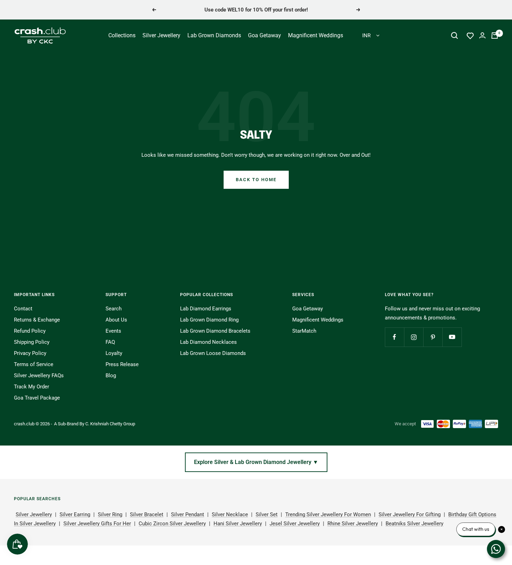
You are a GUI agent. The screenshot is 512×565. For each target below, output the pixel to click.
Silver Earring (75, 514)
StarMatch (304, 331)
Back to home (256, 179)
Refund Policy (30, 331)
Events (113, 331)
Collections (121, 35)
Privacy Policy (30, 353)
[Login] (482, 35)
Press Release (122, 364)
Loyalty (114, 353)
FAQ (110, 342)
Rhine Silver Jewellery (352, 523)
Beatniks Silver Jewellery (414, 523)
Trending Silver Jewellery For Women (328, 514)
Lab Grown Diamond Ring (209, 320)
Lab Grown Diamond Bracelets (215, 331)
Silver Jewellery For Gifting (410, 514)
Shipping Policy (31, 342)
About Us (116, 320)
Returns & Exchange (37, 320)
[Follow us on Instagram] (413, 337)
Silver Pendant (187, 514)
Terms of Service (33, 364)
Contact (23, 308)
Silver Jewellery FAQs (39, 375)
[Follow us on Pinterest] (432, 337)
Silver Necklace (230, 514)
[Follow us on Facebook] (394, 337)
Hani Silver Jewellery (238, 523)
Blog (111, 375)
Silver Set (267, 514)
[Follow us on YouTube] (451, 337)
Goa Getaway (264, 35)
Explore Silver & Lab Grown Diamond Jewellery (256, 462)
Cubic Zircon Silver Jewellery (172, 523)
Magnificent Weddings (315, 35)
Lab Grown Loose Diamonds (213, 353)
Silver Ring (110, 514)
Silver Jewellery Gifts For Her (97, 523)
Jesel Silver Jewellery (295, 523)
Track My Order (31, 387)
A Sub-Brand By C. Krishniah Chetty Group (94, 423)
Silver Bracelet (146, 514)
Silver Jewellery (161, 35)
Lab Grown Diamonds (214, 35)
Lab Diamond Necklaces (208, 342)
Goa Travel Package (37, 398)
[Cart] (494, 35)
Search (114, 308)
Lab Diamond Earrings (205, 308)
